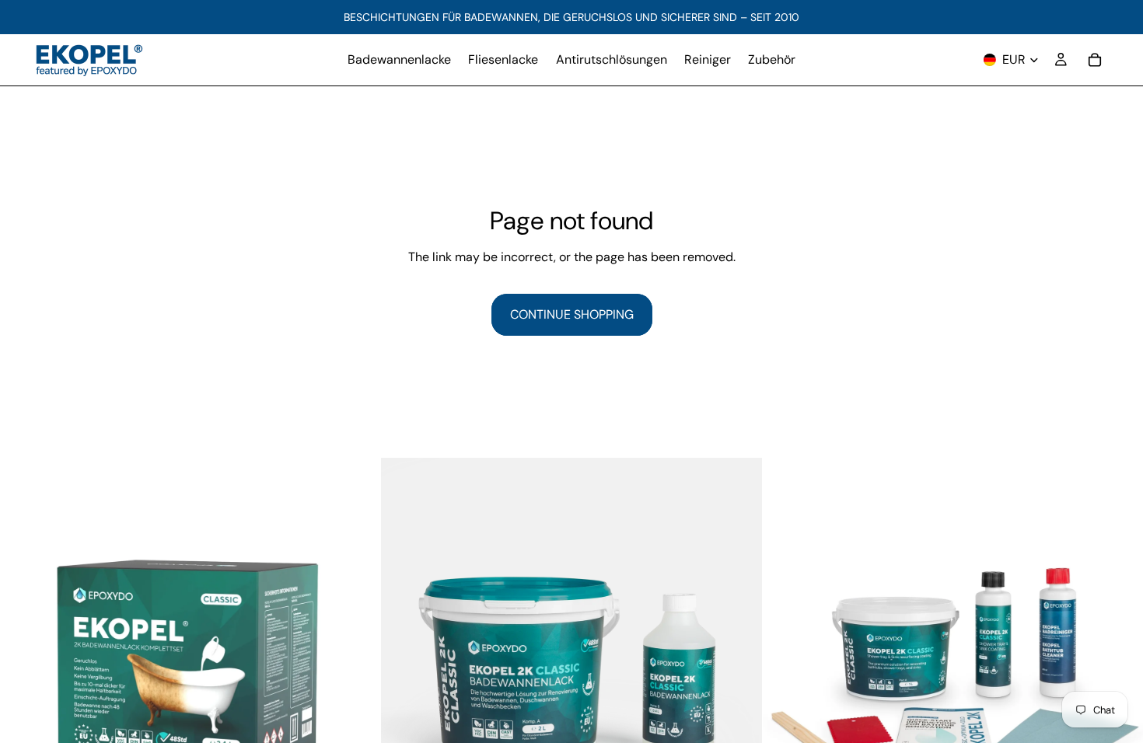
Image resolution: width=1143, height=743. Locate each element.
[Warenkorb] (1095, 60)
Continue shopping (572, 314)
